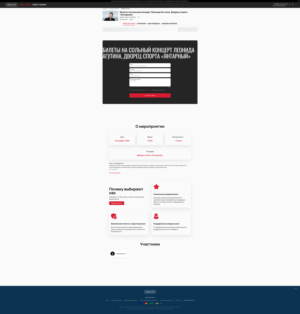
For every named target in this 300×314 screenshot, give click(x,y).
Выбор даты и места (129, 23)
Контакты (178, 300)
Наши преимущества (154, 23)
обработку (148, 90)
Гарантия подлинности (166, 300)
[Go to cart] (292, 4)
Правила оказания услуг (131, 300)
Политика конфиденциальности (149, 300)
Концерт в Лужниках (39, 5)
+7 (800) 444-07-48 (280, 4)
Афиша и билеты (25, 5)
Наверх (296, 288)
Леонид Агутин (11, 5)
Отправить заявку (150, 95)
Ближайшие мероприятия (169, 23)
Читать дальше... (115, 173)
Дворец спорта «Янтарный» (128, 17)
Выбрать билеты (116, 203)
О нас (107, 300)
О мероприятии (141, 23)
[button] (131, 70)
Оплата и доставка (116, 300)
